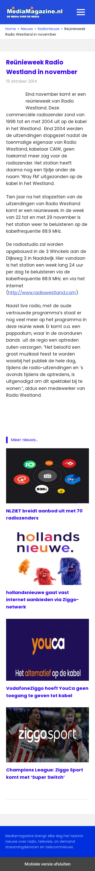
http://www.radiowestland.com (42, 293)
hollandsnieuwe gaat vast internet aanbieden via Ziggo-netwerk (42, 599)
